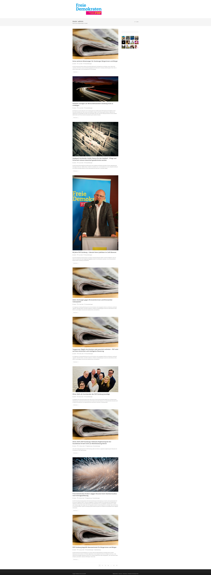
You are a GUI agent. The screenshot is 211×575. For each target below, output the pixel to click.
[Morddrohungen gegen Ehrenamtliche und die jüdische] (132, 42)
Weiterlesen (76, 71)
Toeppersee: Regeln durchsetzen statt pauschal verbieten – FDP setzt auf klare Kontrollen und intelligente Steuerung (95, 350)
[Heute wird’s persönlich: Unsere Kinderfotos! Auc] (128, 42)
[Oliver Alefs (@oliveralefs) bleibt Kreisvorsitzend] (132, 46)
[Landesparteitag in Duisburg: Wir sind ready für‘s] (136, 42)
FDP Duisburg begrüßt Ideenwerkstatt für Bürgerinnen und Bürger (94, 547)
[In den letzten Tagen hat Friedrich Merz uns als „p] (128, 46)
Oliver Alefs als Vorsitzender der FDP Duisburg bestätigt (91, 394)
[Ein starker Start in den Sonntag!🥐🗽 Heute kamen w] (128, 38)
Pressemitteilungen (88, 63)
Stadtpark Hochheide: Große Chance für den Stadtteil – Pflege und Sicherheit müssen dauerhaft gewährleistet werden (94, 159)
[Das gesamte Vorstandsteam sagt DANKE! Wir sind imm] (136, 38)
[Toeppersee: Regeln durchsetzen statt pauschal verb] (123, 46)
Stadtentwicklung (97, 549)
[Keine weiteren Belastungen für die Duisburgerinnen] (132, 38)
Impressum (120, 573)
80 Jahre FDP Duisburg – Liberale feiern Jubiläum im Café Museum (94, 252)
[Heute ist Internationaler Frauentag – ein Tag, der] (136, 46)
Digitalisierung (89, 446)
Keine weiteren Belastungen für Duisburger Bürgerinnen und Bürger (95, 61)
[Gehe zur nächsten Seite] (117, 565)
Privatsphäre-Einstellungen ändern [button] (133, 573)
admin (137, 21)
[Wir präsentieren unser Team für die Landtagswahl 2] (123, 38)
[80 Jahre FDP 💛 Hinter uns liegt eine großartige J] (123, 42)
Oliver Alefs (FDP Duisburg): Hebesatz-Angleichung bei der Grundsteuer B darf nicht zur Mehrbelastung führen (92, 442)
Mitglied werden (115, 573)
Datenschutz (125, 573)
